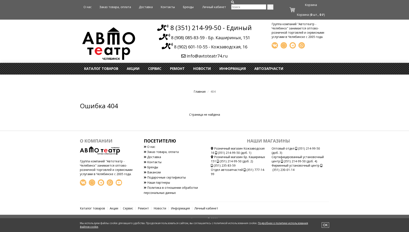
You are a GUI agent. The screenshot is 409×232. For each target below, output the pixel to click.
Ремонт (177, 68)
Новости (202, 68)
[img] (232, 2)
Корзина (311, 5)
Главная (200, 91)
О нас (88, 7)
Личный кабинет (214, 7)
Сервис (154, 68)
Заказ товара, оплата (115, 7)
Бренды (188, 7)
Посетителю (160, 141)
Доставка (146, 7)
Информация (232, 68)
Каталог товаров (101, 68)
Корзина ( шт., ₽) (311, 15)
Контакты (168, 7)
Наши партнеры (158, 182)
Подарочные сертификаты (166, 177)
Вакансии (153, 172)
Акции (133, 68)
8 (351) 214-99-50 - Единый (210, 27)
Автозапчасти (268, 68)
